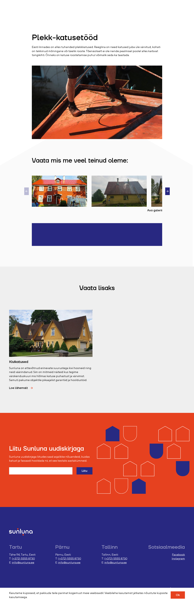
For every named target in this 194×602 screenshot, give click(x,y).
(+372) (16, 558)
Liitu (84, 471)
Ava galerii (154, 210)
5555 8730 (28, 558)
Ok (178, 595)
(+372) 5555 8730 (69, 558)
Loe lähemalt (18, 388)
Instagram (178, 558)
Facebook (178, 554)
